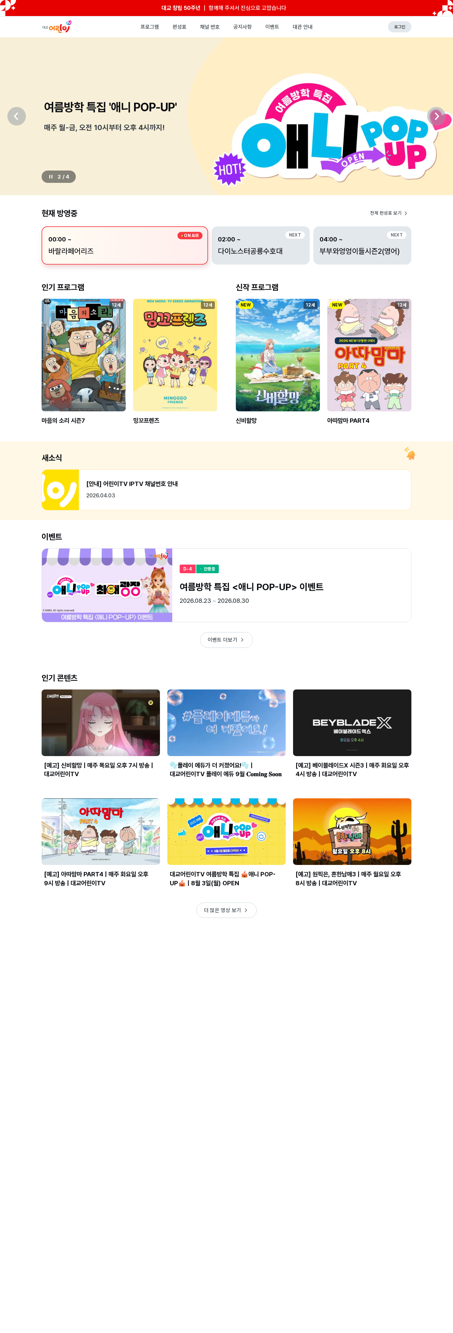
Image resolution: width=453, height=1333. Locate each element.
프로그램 (150, 27)
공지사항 (242, 27)
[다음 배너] (436, 116)
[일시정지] (51, 177)
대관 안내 (302, 27)
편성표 (179, 27)
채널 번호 (210, 27)
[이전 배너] (16, 116)
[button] (84, 367)
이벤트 (272, 27)
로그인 (399, 26)
